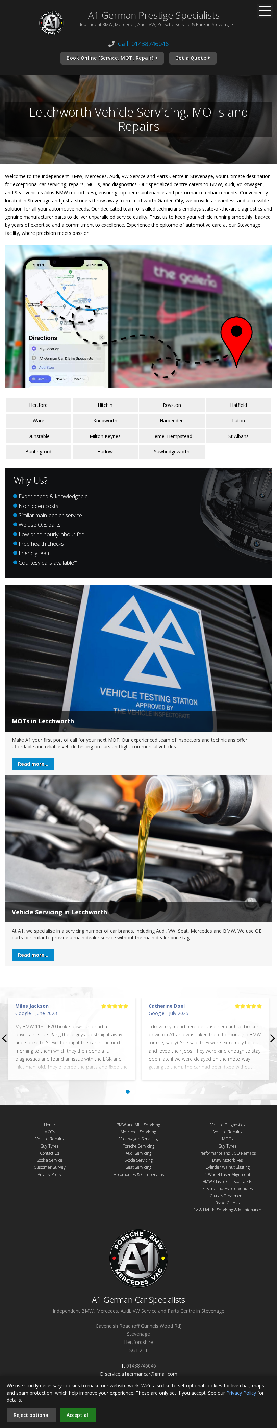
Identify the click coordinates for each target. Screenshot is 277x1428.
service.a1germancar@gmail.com (141, 1374)
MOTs (49, 1132)
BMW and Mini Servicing (138, 1125)
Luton (238, 420)
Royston (172, 405)
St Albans (238, 436)
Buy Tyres (49, 1146)
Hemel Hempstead (171, 436)
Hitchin (105, 405)
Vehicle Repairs (49, 1139)
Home (49, 1125)
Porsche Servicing (138, 1146)
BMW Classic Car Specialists (227, 1181)
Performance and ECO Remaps (227, 1153)
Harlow (105, 451)
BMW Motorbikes (227, 1160)
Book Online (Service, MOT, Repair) (110, 58)
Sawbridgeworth (172, 451)
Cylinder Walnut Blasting (227, 1167)
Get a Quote (190, 58)
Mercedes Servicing (138, 1132)
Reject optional (32, 1415)
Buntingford (38, 451)
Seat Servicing (138, 1167)
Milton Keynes (105, 436)
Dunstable (38, 436)
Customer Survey (50, 1167)
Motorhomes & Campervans (138, 1174)
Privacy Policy (49, 1174)
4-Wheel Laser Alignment (227, 1174)
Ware (38, 420)
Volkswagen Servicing (138, 1139)
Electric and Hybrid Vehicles (227, 1188)
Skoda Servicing (138, 1160)
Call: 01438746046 (143, 44)
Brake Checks (227, 1203)
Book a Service (49, 1160)
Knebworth (105, 420)
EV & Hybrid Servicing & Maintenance (227, 1210)
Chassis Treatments (227, 1196)
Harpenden (172, 420)
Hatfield (238, 405)
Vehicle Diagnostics (227, 1125)
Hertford (38, 405)
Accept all (78, 1415)
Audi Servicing (138, 1153)
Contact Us (49, 1153)
